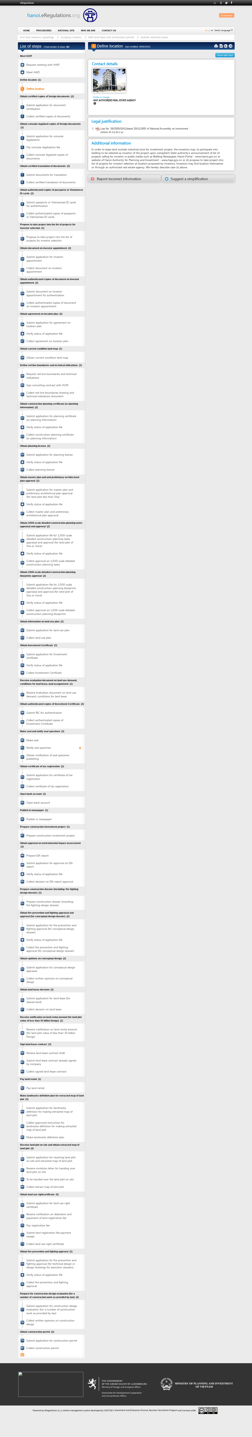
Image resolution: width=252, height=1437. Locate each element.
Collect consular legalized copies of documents (47, 156)
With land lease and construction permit (111, 37)
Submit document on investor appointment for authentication (45, 293)
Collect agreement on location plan (47, 341)
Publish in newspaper (39, 819)
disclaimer (227, 15)
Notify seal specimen (38, 747)
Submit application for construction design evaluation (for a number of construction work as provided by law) (51, 1309)
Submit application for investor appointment (44, 258)
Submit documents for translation (46, 175)
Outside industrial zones (154, 37)
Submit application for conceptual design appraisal (50, 969)
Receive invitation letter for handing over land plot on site (50, 1170)
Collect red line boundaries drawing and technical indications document (50, 394)
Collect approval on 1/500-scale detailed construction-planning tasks (50, 562)
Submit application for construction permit (51, 1340)
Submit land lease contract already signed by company (51, 1062)
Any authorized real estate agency (114, 100)
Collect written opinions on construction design (50, 1322)
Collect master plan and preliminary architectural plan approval (47, 513)
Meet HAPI (33, 72)
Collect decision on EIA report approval (49, 881)
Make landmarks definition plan (45, 1137)
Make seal (32, 740)
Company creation (71, 37)
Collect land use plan (38, 637)
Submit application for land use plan (47, 630)
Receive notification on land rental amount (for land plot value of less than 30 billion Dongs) (51, 1032)
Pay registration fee (38, 1225)
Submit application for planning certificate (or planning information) (51, 417)
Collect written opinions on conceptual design (49, 980)
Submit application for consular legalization (45, 138)
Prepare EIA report (37, 855)
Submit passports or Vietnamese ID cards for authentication (51, 204)
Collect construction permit (42, 1348)
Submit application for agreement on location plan (48, 324)
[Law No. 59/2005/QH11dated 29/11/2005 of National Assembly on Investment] (97, 129)
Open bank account (38, 802)
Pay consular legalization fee (43, 147)
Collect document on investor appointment (44, 269)
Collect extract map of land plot (45, 1187)
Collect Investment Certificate (44, 673)
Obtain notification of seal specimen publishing (47, 757)
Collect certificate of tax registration (47, 786)
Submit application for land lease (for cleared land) (48, 1000)
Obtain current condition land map (47, 357)
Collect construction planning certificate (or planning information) (50, 436)
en (206, 30)
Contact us (109, 30)
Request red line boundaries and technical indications (51, 375)
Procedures (43, 30)
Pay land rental (35, 1088)
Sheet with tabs (225, 55)
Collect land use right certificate (45, 1244)
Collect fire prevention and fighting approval (47, 1284)
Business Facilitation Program (163, 1410)
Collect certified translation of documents (51, 182)
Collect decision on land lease (43, 1009)
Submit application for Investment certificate (46, 656)
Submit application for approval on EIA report (49, 864)
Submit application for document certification (46, 106)
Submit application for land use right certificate (48, 1204)
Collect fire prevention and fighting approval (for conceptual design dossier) (50, 949)
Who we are (88, 30)
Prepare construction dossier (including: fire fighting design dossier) (50, 903)
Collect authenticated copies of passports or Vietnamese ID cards (51, 215)
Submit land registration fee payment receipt (48, 1234)
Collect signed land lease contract (46, 1071)
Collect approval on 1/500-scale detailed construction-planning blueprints (50, 611)
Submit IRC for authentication (44, 712)
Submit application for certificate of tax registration (49, 776)
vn (212, 30)
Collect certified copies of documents (48, 116)
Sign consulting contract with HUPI (47, 385)
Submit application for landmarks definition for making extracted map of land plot (49, 1111)
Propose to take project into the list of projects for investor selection (49, 238)
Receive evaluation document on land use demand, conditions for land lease (51, 694)
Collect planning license (40, 469)
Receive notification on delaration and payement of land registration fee (48, 1216)
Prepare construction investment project (50, 835)
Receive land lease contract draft (45, 1053)
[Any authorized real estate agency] (109, 80)
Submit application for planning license (49, 454)
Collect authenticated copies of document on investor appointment (51, 304)
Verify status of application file (44, 333)
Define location (35, 89)
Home (26, 30)
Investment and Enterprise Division (131, 1410)
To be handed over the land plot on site (50, 1179)
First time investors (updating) (37, 37)
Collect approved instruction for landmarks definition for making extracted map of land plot (51, 1126)
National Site (66, 30)
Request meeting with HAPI (42, 65)
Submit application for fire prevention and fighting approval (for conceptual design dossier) (51, 928)
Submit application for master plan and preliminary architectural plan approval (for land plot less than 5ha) (49, 493)
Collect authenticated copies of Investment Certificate (44, 721)
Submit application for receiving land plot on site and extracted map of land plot (51, 1159)
